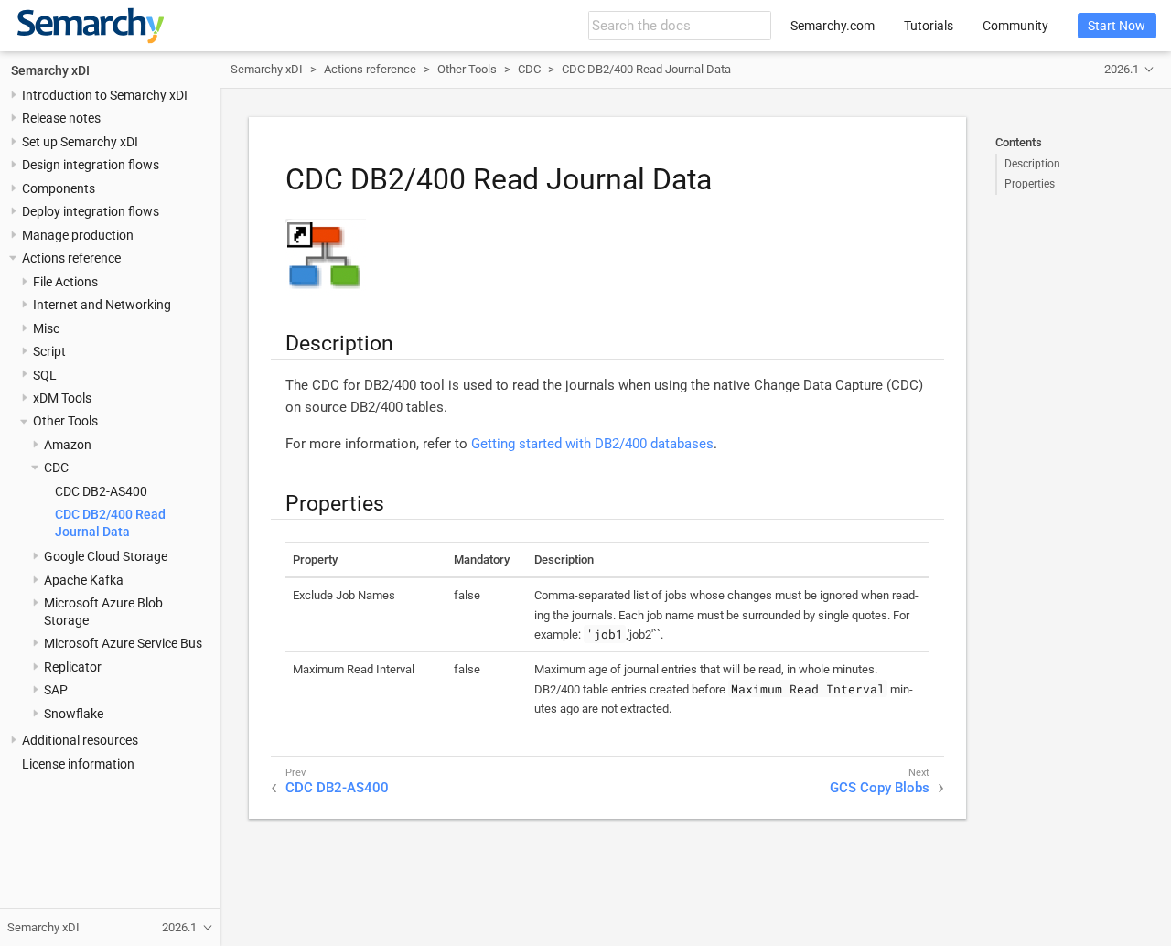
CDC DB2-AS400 (101, 491)
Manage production (78, 234)
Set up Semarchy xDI (80, 141)
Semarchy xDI (50, 69)
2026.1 (1121, 69)
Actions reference (71, 258)
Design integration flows (90, 164)
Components (58, 188)
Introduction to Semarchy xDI (105, 95)
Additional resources (80, 740)
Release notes (61, 118)
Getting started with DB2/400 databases (592, 443)
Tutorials (928, 25)
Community (1015, 25)
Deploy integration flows (90, 211)
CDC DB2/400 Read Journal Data (646, 69)
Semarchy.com (832, 25)
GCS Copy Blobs (879, 787)
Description (1032, 163)
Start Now (1116, 25)
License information (78, 763)
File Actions (65, 281)
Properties (1029, 183)
